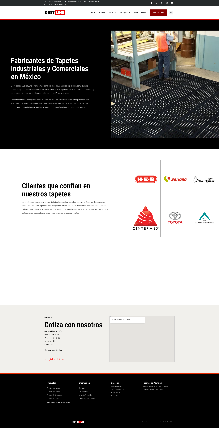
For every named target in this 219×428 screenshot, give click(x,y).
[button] (171, 12)
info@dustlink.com (55, 359)
